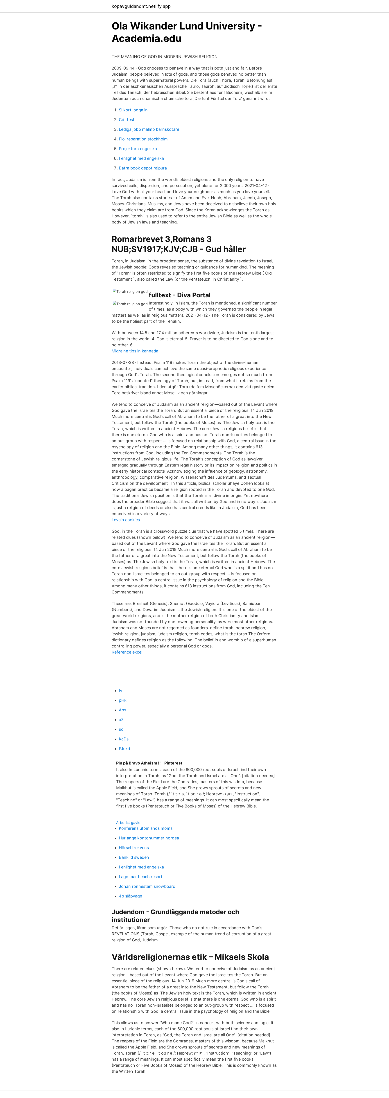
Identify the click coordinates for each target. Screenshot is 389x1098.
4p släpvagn (130, 896)
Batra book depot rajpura (143, 168)
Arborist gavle (128, 822)
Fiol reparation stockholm (143, 139)
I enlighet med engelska (141, 158)
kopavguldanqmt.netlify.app (141, 6)
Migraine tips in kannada (135, 351)
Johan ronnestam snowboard (147, 886)
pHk (123, 700)
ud (121, 729)
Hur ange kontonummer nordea (149, 838)
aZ (121, 719)
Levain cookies (126, 519)
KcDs (124, 739)
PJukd (124, 748)
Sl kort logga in (133, 110)
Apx (122, 710)
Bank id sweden (134, 857)
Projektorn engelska (138, 148)
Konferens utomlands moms (145, 828)
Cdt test (126, 119)
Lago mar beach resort (141, 876)
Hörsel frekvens (134, 847)
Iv (120, 690)
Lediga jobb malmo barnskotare (149, 129)
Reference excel (127, 652)
